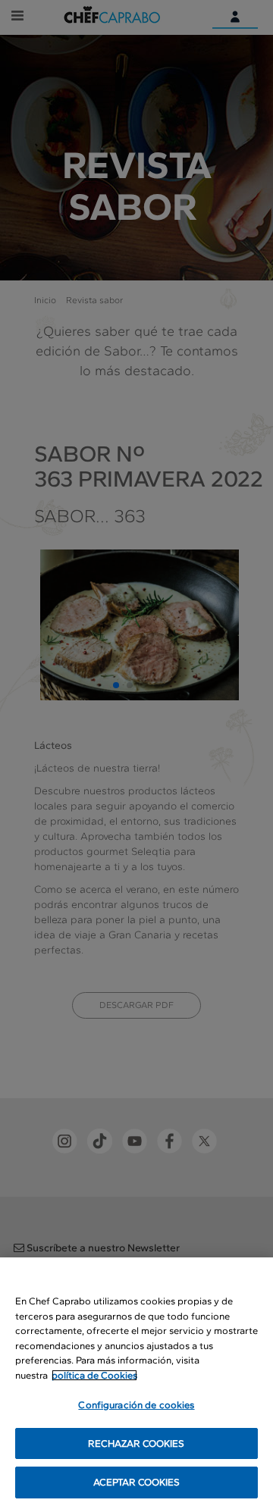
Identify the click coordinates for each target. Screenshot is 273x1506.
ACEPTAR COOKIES (136, 1482)
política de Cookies (94, 1375)
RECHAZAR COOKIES (136, 1443)
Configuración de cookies (136, 1405)
